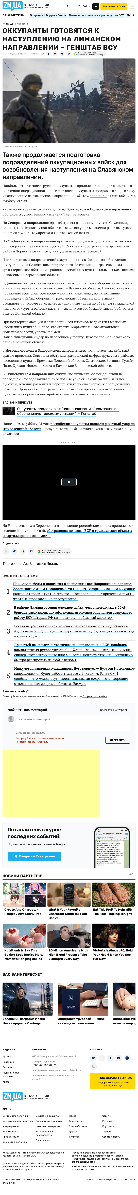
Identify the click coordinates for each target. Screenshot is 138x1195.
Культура (74, 1136)
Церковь (74, 1131)
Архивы (7, 1056)
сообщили (98, 196)
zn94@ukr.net (74, 1070)
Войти (86, 6)
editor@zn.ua (39, 1079)
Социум (106, 1115)
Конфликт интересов (48, 1126)
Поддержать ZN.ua (114, 6)
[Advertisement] (51, 783)
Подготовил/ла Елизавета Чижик (30, 563)
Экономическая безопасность (45, 1133)
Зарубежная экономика (49, 1121)
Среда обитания (78, 1126)
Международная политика (18, 1121)
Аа (95, 6)
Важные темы (14, 15)
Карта (6, 1081)
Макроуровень (11, 1126)
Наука (72, 1115)
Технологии (76, 1121)
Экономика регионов (15, 1142)
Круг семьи (108, 1126)
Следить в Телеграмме (37, 856)
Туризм (106, 1131)
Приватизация (11, 1136)
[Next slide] (132, 15)
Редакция (8, 1062)
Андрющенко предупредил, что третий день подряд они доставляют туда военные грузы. (74, 631)
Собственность (111, 1136)
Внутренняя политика (15, 1115)
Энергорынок (10, 1131)
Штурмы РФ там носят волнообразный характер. (73, 612)
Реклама (7, 1067)
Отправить (117, 740)
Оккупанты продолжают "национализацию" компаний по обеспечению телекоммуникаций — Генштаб (68, 411)
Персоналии (43, 1140)
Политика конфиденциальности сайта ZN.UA (110, 1179)
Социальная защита (47, 1115)
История (107, 1121)
